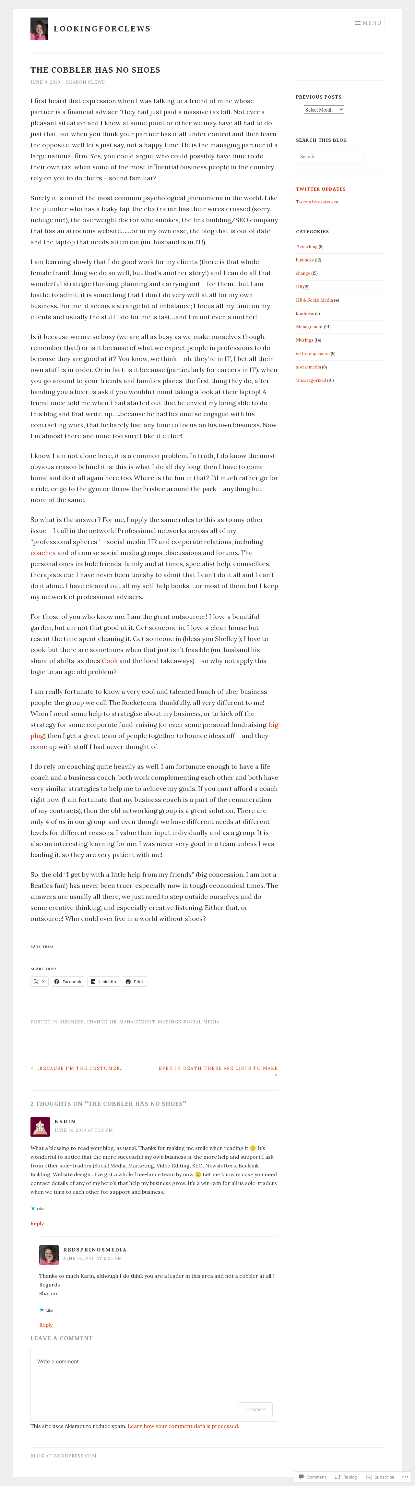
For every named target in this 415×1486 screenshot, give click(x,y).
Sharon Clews (85, 82)
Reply (37, 1223)
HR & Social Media (314, 300)
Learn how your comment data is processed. (183, 1426)
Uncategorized (311, 380)
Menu (372, 22)
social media (201, 1022)
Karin (65, 1121)
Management (137, 1022)
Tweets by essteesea (317, 202)
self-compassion (313, 353)
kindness (305, 313)
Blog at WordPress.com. (64, 1456)
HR (113, 1022)
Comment (255, 1409)
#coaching (307, 246)
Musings (169, 1022)
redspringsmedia (95, 1249)
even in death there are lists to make (218, 1072)
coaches (43, 553)
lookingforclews (102, 29)
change (97, 1022)
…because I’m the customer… (77, 1068)
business (71, 1022)
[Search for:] (329, 157)
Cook (110, 661)
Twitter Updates (321, 189)
